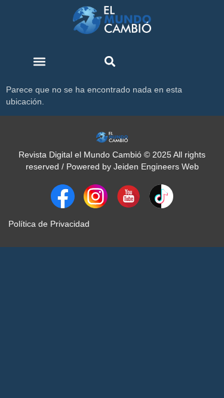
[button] (39, 62)
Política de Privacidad (49, 224)
